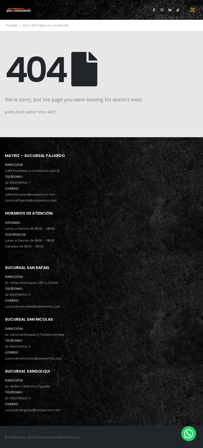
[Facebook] (154, 10)
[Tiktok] (178, 10)
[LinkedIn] (170, 10)
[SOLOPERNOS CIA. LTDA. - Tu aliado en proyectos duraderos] (18, 10)
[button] (188, 433)
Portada (12, 25)
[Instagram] (162, 10)
